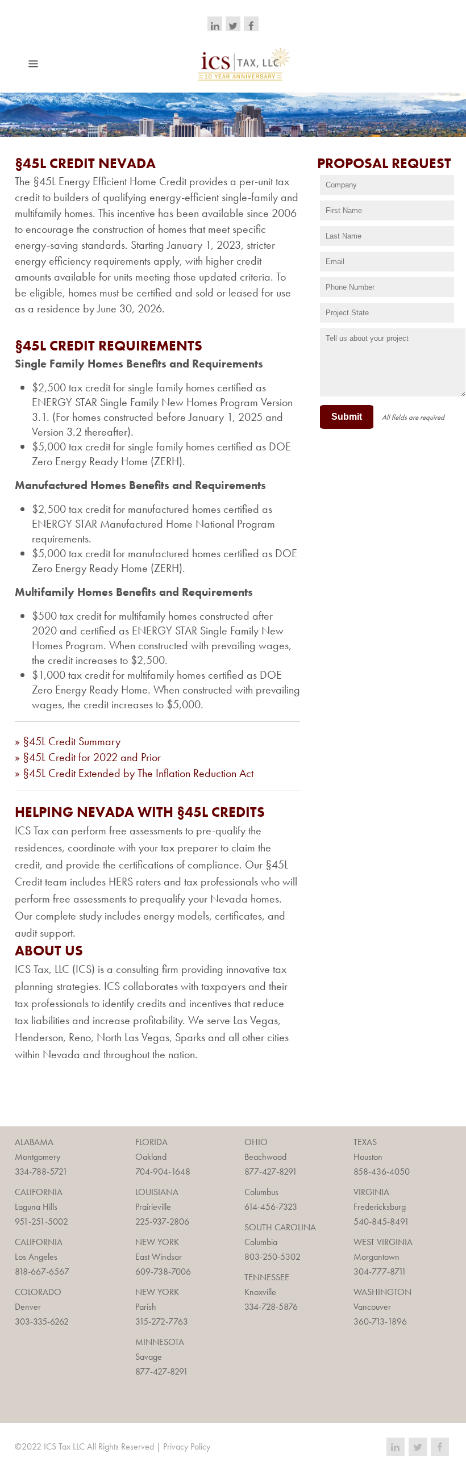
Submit (346, 416)
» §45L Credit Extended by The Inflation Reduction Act (134, 773)
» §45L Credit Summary (67, 741)
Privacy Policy (186, 1446)
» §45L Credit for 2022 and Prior (88, 757)
